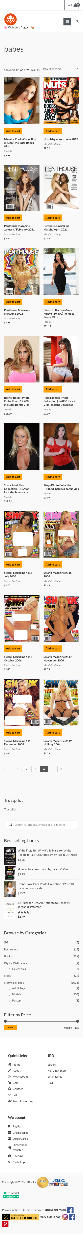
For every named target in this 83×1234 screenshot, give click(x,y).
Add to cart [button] (13, 131)
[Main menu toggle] (67, 21)
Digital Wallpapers (15, 963)
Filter (10, 1027)
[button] (77, 21)
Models (16, 994)
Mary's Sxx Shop (14, 982)
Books (8, 956)
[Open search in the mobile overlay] (41, 824)
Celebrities (19, 968)
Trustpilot (10, 809)
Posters (17, 1000)
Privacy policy (11, 1210)
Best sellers (11, 949)
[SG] (6, 942)
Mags (7, 975)
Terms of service (33, 1210)
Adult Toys (18, 988)
